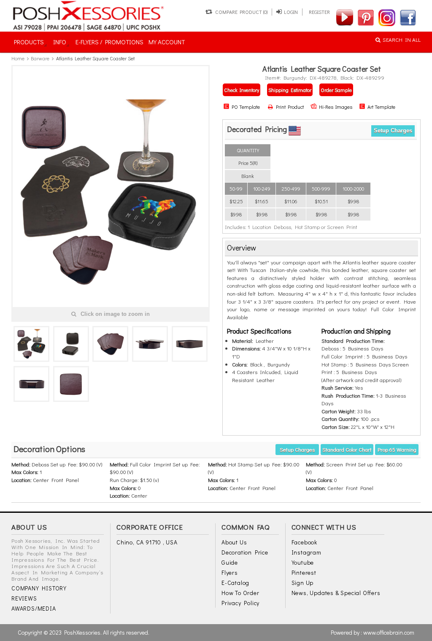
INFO (59, 42)
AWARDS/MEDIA (33, 608)
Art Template (381, 106)
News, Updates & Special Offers (336, 593)
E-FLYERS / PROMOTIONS (109, 42)
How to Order (240, 593)
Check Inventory (241, 89)
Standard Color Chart (347, 449)
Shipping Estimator (289, 89)
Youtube (303, 562)
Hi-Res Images (335, 106)
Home (17, 58)
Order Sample (336, 89)
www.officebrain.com (388, 632)
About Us (234, 542)
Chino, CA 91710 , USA (147, 542)
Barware (40, 58)
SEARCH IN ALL (402, 39)
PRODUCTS (29, 42)
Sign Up (303, 583)
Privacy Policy (240, 603)
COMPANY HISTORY (39, 588)
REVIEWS (24, 598)
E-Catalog (235, 583)
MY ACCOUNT (166, 42)
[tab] (321, 248)
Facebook (304, 542)
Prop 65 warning (397, 449)
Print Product (289, 106)
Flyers (229, 572)
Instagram (306, 552)
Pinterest (304, 572)
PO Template (246, 106)
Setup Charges (393, 130)
